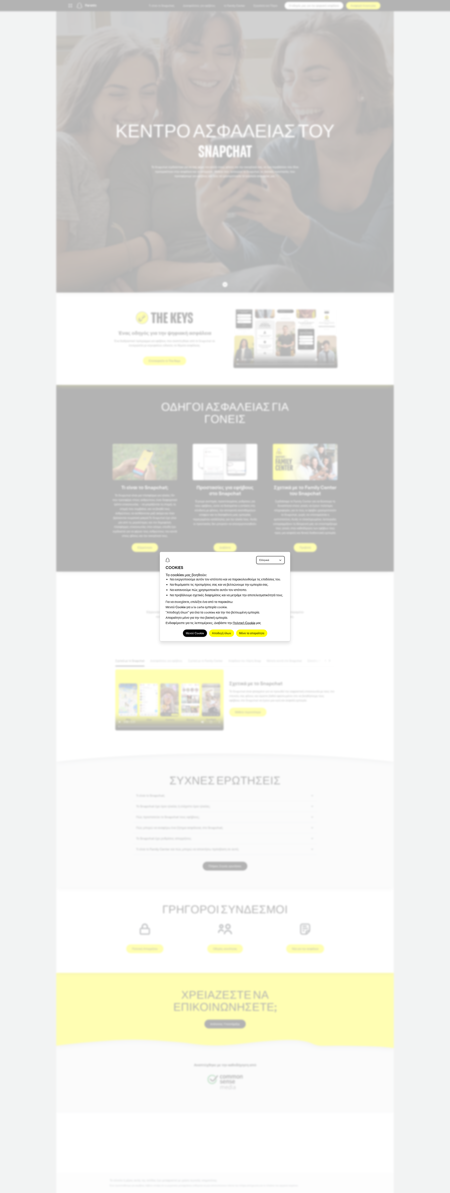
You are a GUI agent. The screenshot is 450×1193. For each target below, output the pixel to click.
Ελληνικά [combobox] (264, 560)
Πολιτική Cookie (244, 623)
